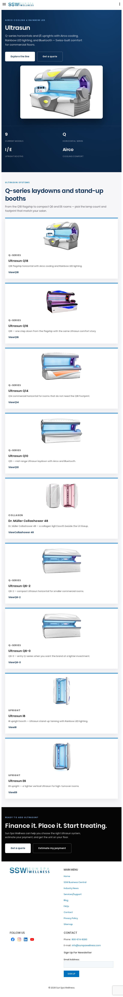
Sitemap (68, 924)
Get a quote (50, 56)
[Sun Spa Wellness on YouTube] (32, 940)
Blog (66, 900)
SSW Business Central (75, 882)
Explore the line (20, 56)
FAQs (66, 906)
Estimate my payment (52, 848)
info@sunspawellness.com (86, 945)
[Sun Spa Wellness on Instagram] (19, 940)
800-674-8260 (79, 939)
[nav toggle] (4, 4)
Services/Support (73, 894)
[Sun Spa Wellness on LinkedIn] (25, 940)
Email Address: (72, 959)
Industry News (71, 888)
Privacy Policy (71, 918)
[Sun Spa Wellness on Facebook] (13, 940)
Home (67, 876)
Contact (68, 912)
